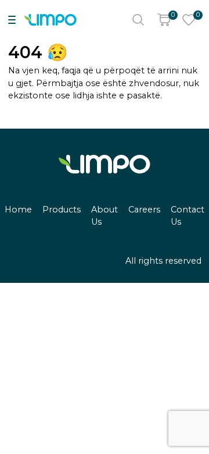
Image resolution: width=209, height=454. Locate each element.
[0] (164, 20)
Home (18, 209)
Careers (144, 209)
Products (61, 209)
